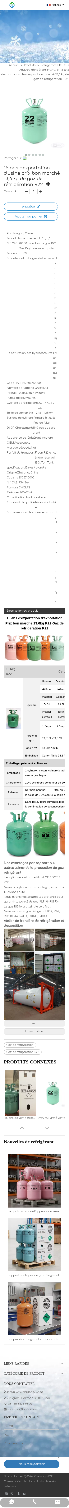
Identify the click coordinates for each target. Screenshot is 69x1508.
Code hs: (13, 477)
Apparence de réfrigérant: (24, 437)
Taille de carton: (18, 412)
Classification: (16, 497)
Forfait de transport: (21, 452)
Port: (10, 233)
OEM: (10, 442)
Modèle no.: (15, 253)
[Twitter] (12, 1493)
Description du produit (22, 610)
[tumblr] (18, 1493)
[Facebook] (24, 1493)
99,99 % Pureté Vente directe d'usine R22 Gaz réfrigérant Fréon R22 (53, 1118)
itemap (11, 1486)
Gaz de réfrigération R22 (22, 1052)
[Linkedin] (6, 1493)
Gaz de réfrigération (20, 1045)
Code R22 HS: (16, 383)
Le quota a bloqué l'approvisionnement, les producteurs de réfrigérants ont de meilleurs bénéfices (34, 1211)
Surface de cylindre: (20, 417)
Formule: (13, 487)
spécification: (16, 467)
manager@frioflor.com (21, 1409)
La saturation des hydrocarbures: (30, 353)
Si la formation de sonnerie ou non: (31, 512)
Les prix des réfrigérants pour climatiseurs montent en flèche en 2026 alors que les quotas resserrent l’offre (34, 1339)
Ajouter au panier (29, 216)
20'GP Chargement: (20, 427)
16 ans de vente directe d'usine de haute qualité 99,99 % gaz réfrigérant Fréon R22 (20, 1118)
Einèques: (13, 492)
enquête (28, 206)
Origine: (12, 472)
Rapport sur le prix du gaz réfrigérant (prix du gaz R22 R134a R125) (34, 1275)
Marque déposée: (19, 447)
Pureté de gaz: (16, 397)
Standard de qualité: (21, 502)
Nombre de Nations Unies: (25, 387)
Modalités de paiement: (23, 238)
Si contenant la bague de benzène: (30, 258)
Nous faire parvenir (31, 1464)
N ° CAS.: (13, 243)
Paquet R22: (15, 392)
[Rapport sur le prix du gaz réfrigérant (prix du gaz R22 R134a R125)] (34, 1244)
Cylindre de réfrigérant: (22, 402)
